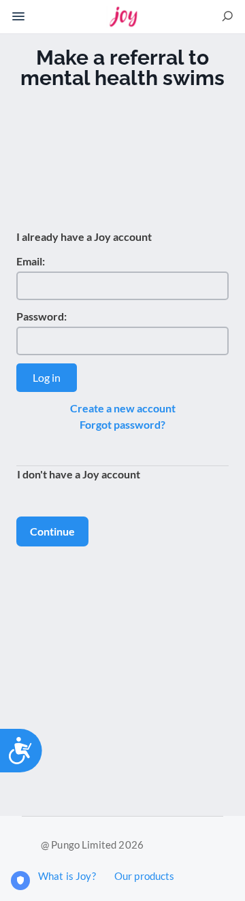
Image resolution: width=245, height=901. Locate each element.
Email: (30, 261)
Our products (144, 876)
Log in (47, 377)
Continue (52, 531)
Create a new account (123, 408)
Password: (41, 316)
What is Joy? (67, 876)
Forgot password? (122, 424)
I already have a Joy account (84, 236)
